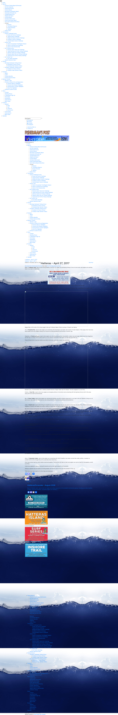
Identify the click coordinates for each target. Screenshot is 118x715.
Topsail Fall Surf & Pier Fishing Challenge (16, 55)
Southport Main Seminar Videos (14, 70)
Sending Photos (8, 93)
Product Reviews (11, 27)
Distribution (7, 98)
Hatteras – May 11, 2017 (30, 261)
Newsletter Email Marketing (36, 683)
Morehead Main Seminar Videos (14, 65)
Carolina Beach (8, 17)
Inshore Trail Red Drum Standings (15, 45)
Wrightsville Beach (9, 15)
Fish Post (91, 262)
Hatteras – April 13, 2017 (31, 259)
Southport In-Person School (13, 68)
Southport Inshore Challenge (14, 39)
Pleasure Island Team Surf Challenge (15, 49)
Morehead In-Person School (13, 64)
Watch (6, 73)
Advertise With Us (31, 127)
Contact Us (30, 128)
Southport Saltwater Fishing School (13, 67)
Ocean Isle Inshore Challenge (14, 35)
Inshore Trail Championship (13, 46)
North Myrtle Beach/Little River (12, 21)
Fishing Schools (31, 653)
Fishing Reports (31, 595)
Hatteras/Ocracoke (9, 8)
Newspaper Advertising (35, 679)
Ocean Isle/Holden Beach (11, 20)
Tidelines (9, 29)
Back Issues (7, 101)
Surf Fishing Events (9, 48)
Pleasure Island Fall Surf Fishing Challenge (17, 54)
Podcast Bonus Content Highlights (15, 86)
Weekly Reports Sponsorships (37, 688)
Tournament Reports (12, 26)
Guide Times (8, 30)
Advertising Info (31, 676)
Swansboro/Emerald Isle (10, 12)
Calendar (4, 116)
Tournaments (5, 32)
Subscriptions (8, 99)
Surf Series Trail (8, 57)
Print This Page (50, 266)
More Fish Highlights (12, 88)
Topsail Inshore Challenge (13, 36)
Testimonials (33, 678)
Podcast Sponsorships (10, 77)
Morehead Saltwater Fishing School (13, 63)
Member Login (8, 80)
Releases (9, 24)
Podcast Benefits (9, 76)
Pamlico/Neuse (8, 10)
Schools (4, 61)
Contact (7, 92)
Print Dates (7, 96)
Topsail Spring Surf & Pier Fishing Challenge (17, 51)
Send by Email (57, 266)
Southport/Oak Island (10, 18)
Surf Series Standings (12, 58)
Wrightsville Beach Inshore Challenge (15, 38)
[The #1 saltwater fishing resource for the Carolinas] (37, 132)
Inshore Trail (8, 42)
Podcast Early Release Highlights (15, 85)
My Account (10, 110)
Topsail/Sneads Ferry (10, 14)
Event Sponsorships (34, 682)
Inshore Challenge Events (11, 33)
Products (4, 102)
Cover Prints (8, 111)
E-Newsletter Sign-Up (10, 95)
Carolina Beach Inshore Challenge (15, 40)
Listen (6, 74)
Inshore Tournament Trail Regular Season (16, 43)
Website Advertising (34, 681)
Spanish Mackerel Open (10, 60)
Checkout (9, 108)
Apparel (7, 104)
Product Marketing (34, 685)
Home (3, 2)
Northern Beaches (9, 7)
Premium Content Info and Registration (14, 82)
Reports (4, 4)
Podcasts (4, 71)
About (3, 90)
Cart (8, 107)
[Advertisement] (36, 568)
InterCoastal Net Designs (39, 714)
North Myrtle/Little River (35, 613)
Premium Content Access (11, 89)
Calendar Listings (34, 689)
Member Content (6, 79)
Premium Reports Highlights (13, 83)
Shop (8, 105)
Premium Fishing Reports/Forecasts (13, 5)
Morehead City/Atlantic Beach (12, 11)
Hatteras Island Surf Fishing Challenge (16, 52)
